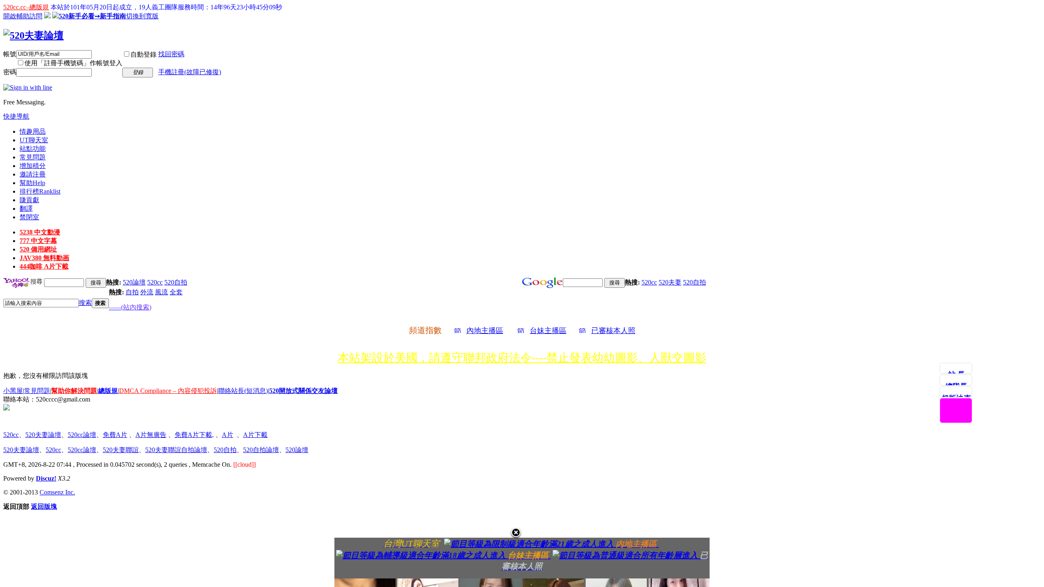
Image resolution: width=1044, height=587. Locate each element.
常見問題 (33, 157)
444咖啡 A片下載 (44, 266)
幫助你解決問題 (74, 390)
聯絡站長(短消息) (243, 390)
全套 (176, 292)
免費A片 (115, 434)
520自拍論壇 (261, 449)
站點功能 (33, 148)
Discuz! (46, 478)
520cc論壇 (82, 434)
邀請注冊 (33, 174)
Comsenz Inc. (57, 492)
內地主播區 (485, 331)
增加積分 (33, 165)
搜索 (85, 302)
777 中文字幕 (38, 240)
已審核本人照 (613, 331)
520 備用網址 (38, 249)
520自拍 (175, 282)
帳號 (9, 54)
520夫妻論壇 (43, 434)
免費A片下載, (194, 434)
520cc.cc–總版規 (26, 7)
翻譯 (26, 208)
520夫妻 (670, 282)
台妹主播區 (548, 331)
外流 (146, 292)
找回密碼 (171, 54)
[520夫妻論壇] (33, 35)
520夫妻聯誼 (121, 449)
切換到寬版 (142, 16)
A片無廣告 (150, 434)
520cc (155, 282)
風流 (161, 292)
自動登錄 (143, 54)
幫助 (32, 182)
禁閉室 (29, 217)
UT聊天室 (34, 140)
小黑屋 (13, 390)
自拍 (132, 292)
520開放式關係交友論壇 (303, 390)
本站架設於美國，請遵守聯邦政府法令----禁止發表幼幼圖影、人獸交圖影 (522, 357)
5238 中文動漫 (40, 232)
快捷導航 (16, 116)
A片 (227, 434)
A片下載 (255, 434)
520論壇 (134, 282)
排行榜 (40, 191)
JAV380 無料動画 (44, 257)
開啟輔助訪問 (22, 16)
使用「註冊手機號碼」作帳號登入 (73, 63)
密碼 (9, 71)
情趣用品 (33, 131)
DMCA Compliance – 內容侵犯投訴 (168, 390)
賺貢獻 (29, 199)
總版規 (108, 390)
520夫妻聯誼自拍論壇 (176, 449)
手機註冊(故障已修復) (189, 71)
